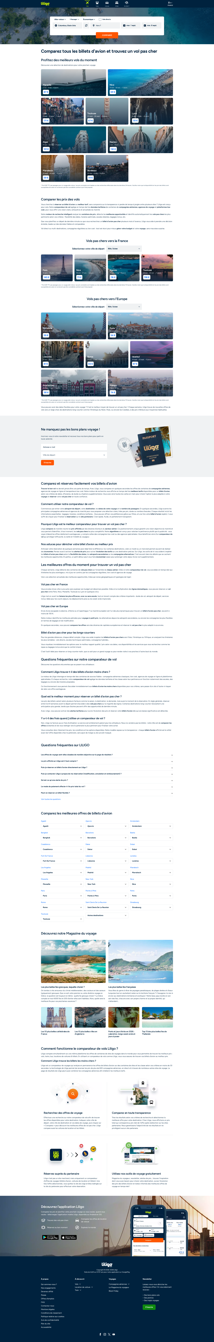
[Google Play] (50, 1237)
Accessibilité (46, 1327)
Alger (45, 142)
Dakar (88, 844)
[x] (109, 1334)
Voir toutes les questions (51, 799)
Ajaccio (113, 270)
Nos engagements (48, 1288)
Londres (133, 856)
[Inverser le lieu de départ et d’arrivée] (86, 25)
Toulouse (91, 113)
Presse (43, 1295)
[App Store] (69, 1237)
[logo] (45, 4)
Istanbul (136, 356)
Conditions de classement (51, 1313)
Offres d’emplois (47, 1299)
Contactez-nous (47, 1306)
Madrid (88, 867)
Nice (112, 84)
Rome (90, 356)
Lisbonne (47, 356)
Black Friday (113, 1291)
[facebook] (100, 1334)
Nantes (113, 142)
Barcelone (47, 328)
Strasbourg (134, 902)
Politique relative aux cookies (52, 1316)
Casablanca (45, 844)
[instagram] (105, 1334)
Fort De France (47, 856)
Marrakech (48, 170)
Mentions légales (48, 1309)
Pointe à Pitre (91, 891)
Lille (45, 113)
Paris (45, 270)
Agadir (43, 821)
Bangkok (44, 833)
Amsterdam (48, 385)
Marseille (47, 84)
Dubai (132, 844)
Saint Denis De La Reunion (96, 902)
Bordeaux (91, 170)
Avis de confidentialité (50, 1320)
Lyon (134, 113)
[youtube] (113, 1334)
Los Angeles (46, 867)
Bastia (132, 833)
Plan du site (45, 1324)
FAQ (43, 1302)
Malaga (113, 385)
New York (89, 879)
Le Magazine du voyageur (119, 1287)
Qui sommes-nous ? (49, 1284)
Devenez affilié (47, 1291)
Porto (112, 328)
